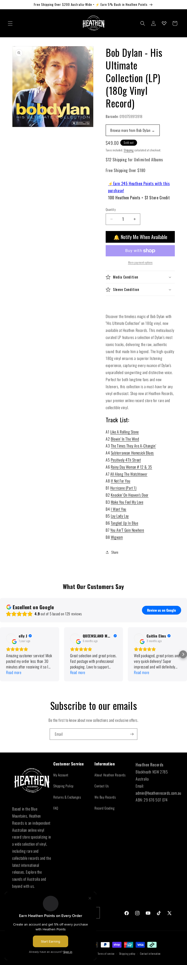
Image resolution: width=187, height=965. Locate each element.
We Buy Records (105, 797)
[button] (10, 23)
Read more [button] (13, 672)
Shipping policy (127, 953)
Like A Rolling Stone (124, 432)
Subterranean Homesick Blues (132, 453)
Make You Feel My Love (127, 502)
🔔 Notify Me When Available (140, 237)
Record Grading (104, 808)
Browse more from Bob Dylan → (132, 130)
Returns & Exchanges (67, 797)
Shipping (129, 150)
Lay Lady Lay (120, 516)
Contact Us (101, 785)
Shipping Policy (63, 785)
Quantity (111, 209)
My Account (60, 774)
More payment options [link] (140, 262)
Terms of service (106, 953)
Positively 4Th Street (126, 460)
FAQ (55, 808)
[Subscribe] (131, 734)
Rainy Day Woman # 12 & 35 (131, 467)
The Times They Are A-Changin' (133, 446)
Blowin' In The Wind (125, 439)
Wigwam (117, 537)
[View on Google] (11, 638)
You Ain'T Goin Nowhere (127, 530)
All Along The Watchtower (128, 474)
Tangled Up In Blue (124, 523)
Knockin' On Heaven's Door (130, 495)
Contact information (150, 953)
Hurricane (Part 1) (123, 488)
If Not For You (120, 481)
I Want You (118, 509)
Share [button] (115, 552)
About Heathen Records (110, 774)
